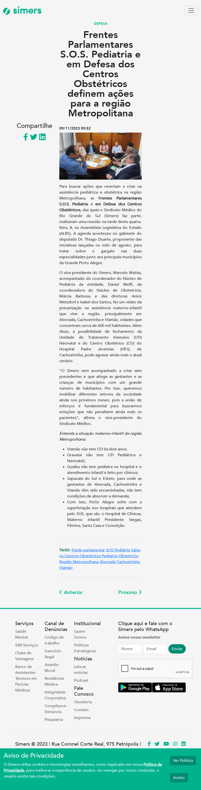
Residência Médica (54, 681)
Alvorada (107, 562)
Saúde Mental (21, 634)
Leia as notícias (81, 669)
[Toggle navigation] (191, 10)
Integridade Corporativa (55, 695)
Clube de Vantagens (24, 656)
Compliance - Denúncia (56, 709)
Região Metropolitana (79, 562)
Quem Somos (80, 634)
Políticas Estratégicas (85, 648)
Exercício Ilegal (53, 654)
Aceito (179, 777)
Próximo (128, 592)
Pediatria (109, 556)
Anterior (73, 592)
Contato (81, 710)
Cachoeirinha (128, 562)
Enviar (177, 649)
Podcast (81, 680)
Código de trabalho (54, 640)
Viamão (66, 567)
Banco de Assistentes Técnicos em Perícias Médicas (26, 678)
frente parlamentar (88, 550)
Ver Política (183, 760)
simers (26, 10)
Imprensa (82, 717)
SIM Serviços (26, 645)
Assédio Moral (52, 667)
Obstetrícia (128, 556)
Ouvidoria (83, 702)
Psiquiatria (54, 719)
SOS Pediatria (118, 550)
